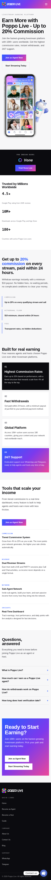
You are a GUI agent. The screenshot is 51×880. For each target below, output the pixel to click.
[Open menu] (46, 4)
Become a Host (8, 815)
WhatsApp (6, 858)
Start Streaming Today (15, 66)
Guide (4, 821)
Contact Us (6, 840)
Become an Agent (8, 809)
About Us (5, 834)
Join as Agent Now (14, 58)
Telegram (5, 864)
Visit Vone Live (25, 168)
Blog (3, 846)
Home (4, 803)
